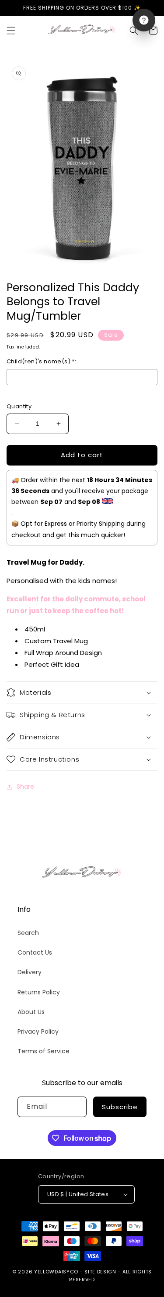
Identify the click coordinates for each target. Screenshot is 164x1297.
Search (28, 932)
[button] (11, 30)
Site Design (100, 1271)
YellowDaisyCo (56, 1271)
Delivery (29, 972)
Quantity (19, 406)
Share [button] (25, 786)
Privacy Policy (38, 1031)
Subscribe (120, 1106)
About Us (31, 1011)
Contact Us (34, 952)
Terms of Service (43, 1051)
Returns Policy (38, 992)
